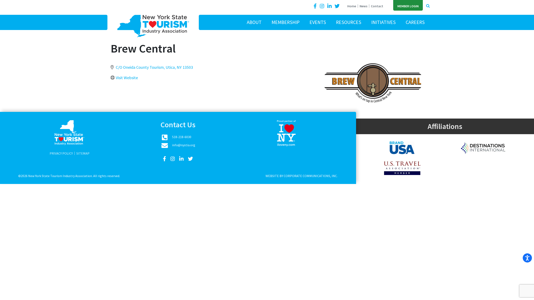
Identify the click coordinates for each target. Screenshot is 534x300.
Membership (286, 22)
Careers (415, 22)
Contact (377, 6)
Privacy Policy (61, 153)
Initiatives (383, 22)
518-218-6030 (181, 137)
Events (318, 22)
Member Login (408, 6)
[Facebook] (316, 6)
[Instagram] (322, 6)
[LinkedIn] (330, 6)
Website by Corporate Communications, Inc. (302, 176)
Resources (348, 22)
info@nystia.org (183, 145)
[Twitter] (337, 6)
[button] (428, 6)
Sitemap (82, 153)
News (363, 6)
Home (351, 6)
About (254, 22)
